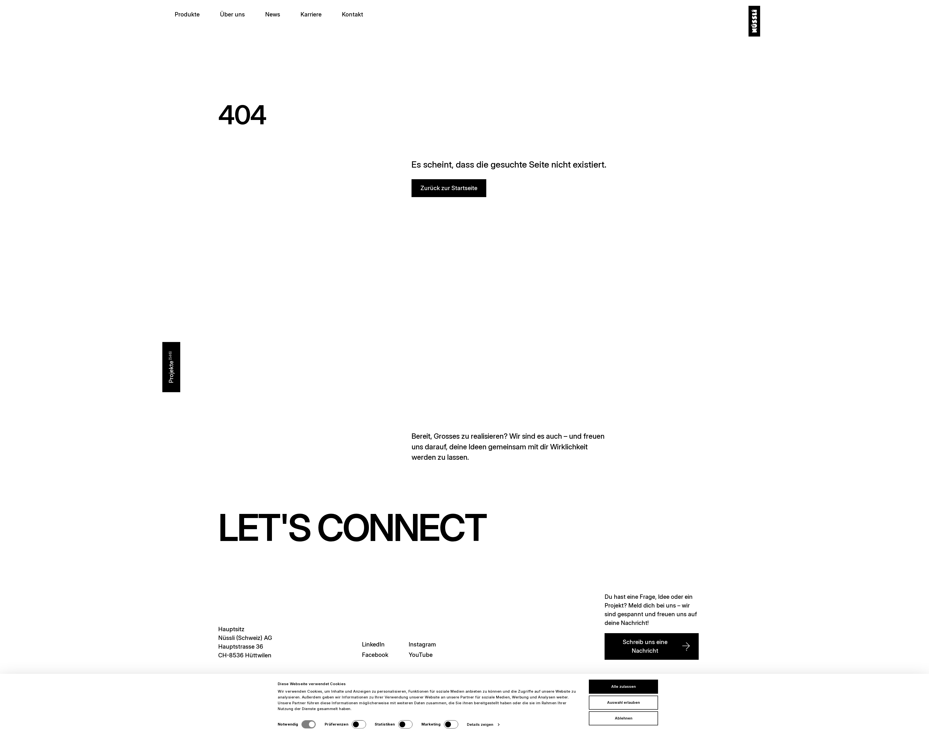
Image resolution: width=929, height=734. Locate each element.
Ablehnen (623, 718)
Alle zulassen (623, 686)
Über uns (232, 14)
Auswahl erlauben (623, 702)
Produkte (187, 14)
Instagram (422, 644)
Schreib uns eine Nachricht (645, 646)
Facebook (375, 654)
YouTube (421, 654)
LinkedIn (373, 644)
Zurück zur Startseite (448, 188)
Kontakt (352, 14)
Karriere (311, 14)
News (272, 14)
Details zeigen (480, 724)
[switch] (359, 724)
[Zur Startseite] (754, 21)
